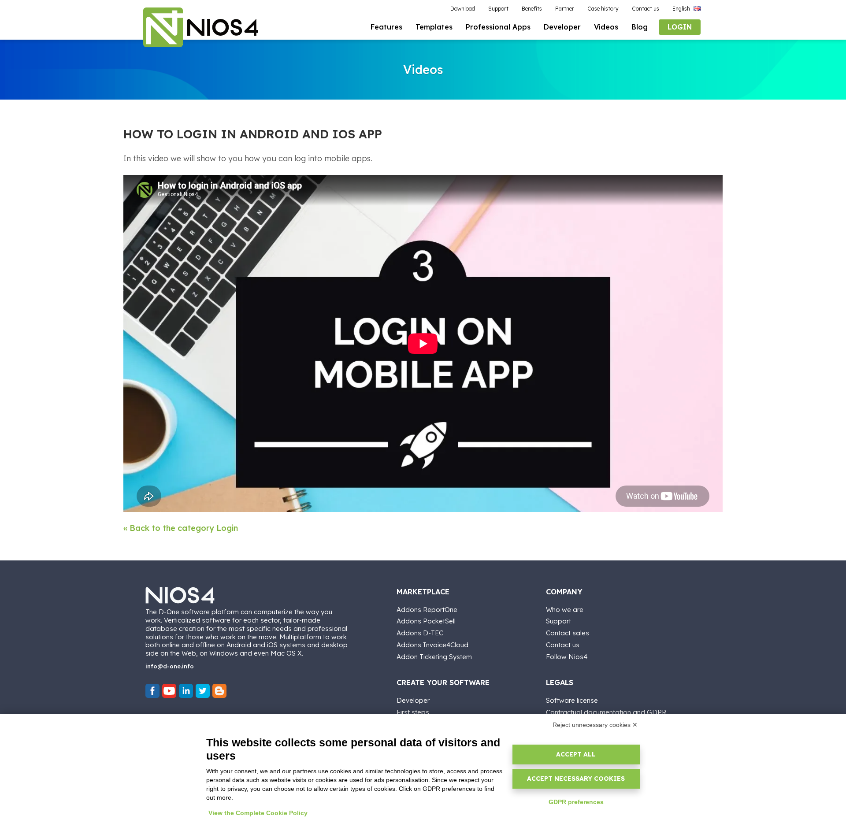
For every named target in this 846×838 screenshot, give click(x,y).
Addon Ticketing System (434, 657)
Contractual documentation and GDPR (606, 712)
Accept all (576, 754)
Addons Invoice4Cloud (432, 645)
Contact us (562, 645)
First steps (413, 712)
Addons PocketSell (426, 621)
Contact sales (567, 633)
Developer (413, 700)
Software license (572, 700)
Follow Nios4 (566, 657)
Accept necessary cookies (576, 778)
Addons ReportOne (427, 609)
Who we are (564, 609)
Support (558, 621)
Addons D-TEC (420, 633)
